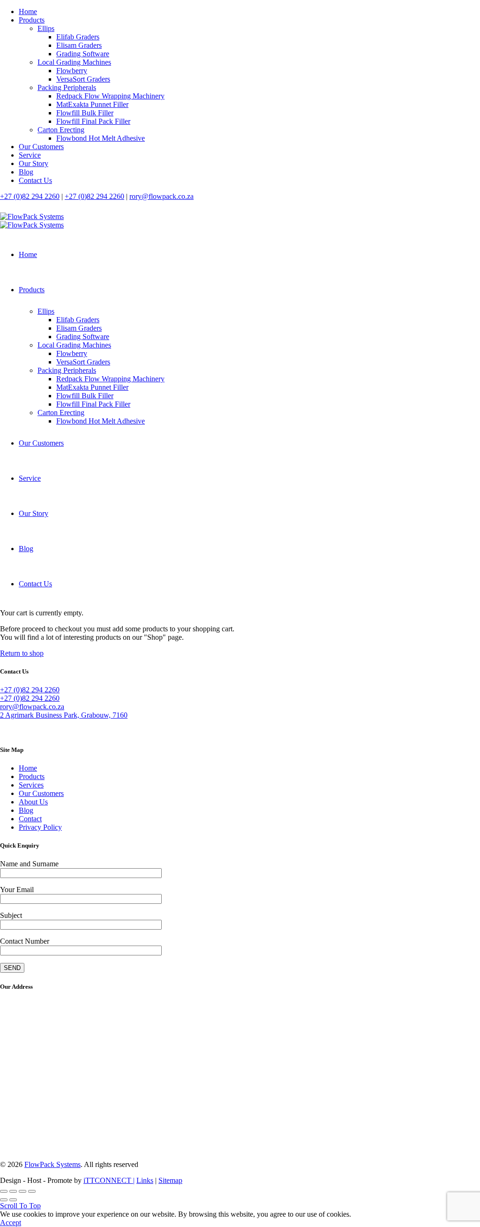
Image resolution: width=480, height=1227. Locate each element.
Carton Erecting (61, 130)
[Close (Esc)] (4, 1191)
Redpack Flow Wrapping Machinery (110, 96)
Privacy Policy (40, 827)
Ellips (46, 28)
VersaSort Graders (83, 79)
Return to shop (22, 653)
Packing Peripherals (67, 87)
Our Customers (41, 147)
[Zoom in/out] (32, 1191)
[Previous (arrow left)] (4, 1199)
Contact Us (35, 180)
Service (30, 155)
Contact (30, 819)
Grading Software (82, 54)
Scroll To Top (20, 1206)
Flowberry (71, 71)
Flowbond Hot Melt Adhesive (100, 138)
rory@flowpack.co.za (161, 196)
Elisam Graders (79, 45)
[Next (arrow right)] (13, 1199)
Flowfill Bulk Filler (84, 113)
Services (31, 785)
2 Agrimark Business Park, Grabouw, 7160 (64, 715)
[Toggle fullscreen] (22, 1191)
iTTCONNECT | (109, 1180)
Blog (26, 172)
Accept (10, 1223)
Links (144, 1180)
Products (32, 20)
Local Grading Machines (74, 62)
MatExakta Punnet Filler (92, 104)
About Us (33, 802)
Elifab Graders (77, 37)
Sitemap (170, 1180)
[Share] (13, 1191)
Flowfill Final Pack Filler (93, 121)
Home (28, 11)
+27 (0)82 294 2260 (30, 196)
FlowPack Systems (52, 1164)
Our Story (33, 163)
